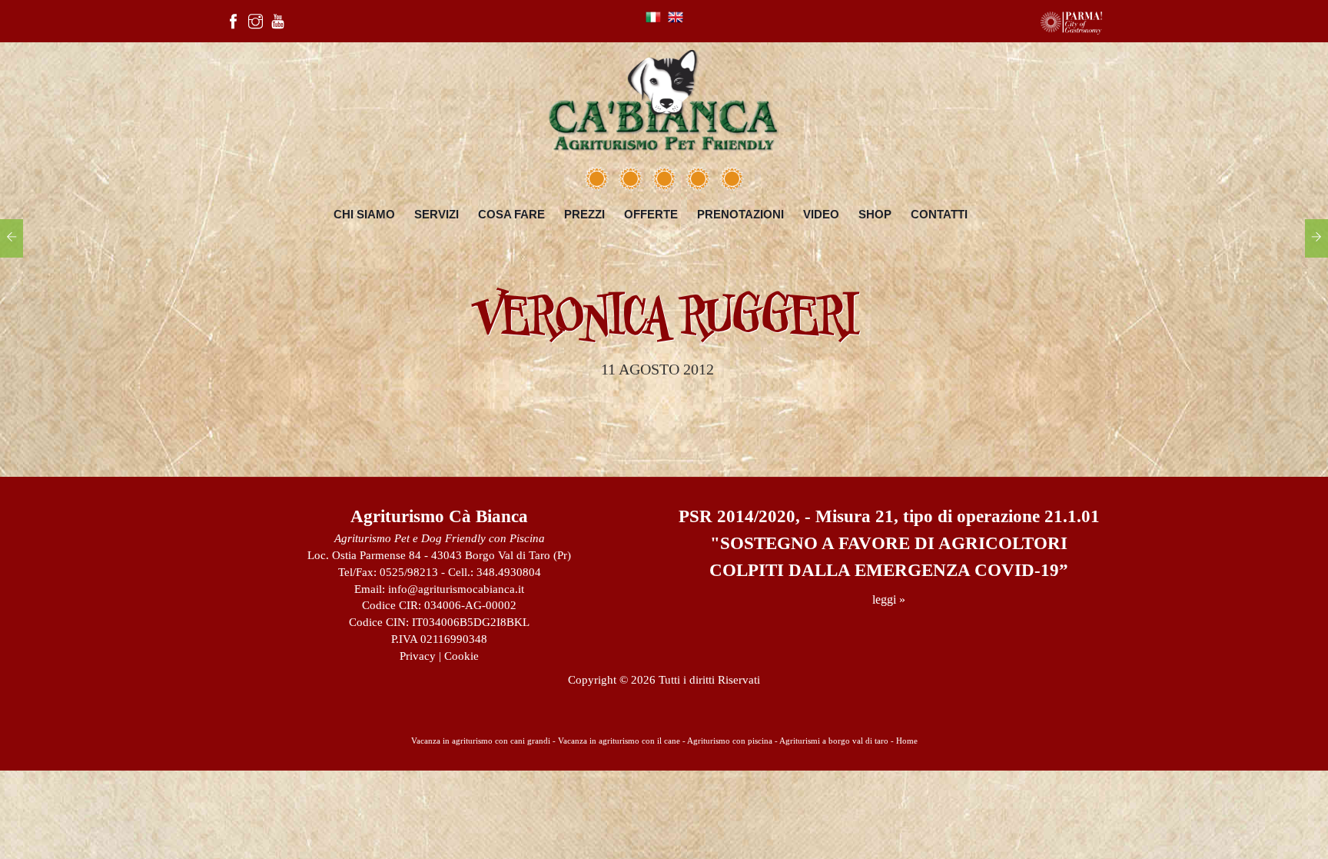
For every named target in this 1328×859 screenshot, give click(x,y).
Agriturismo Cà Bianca (439, 516)
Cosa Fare (511, 214)
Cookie (461, 656)
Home (907, 740)
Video (821, 214)
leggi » (888, 599)
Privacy (418, 656)
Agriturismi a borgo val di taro (833, 740)
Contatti (939, 214)
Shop (874, 214)
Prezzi (584, 214)
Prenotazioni (740, 214)
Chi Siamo (364, 214)
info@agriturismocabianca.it (456, 589)
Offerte (651, 214)
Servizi (436, 214)
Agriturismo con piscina (729, 740)
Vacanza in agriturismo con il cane (619, 740)
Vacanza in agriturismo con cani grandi (480, 740)
